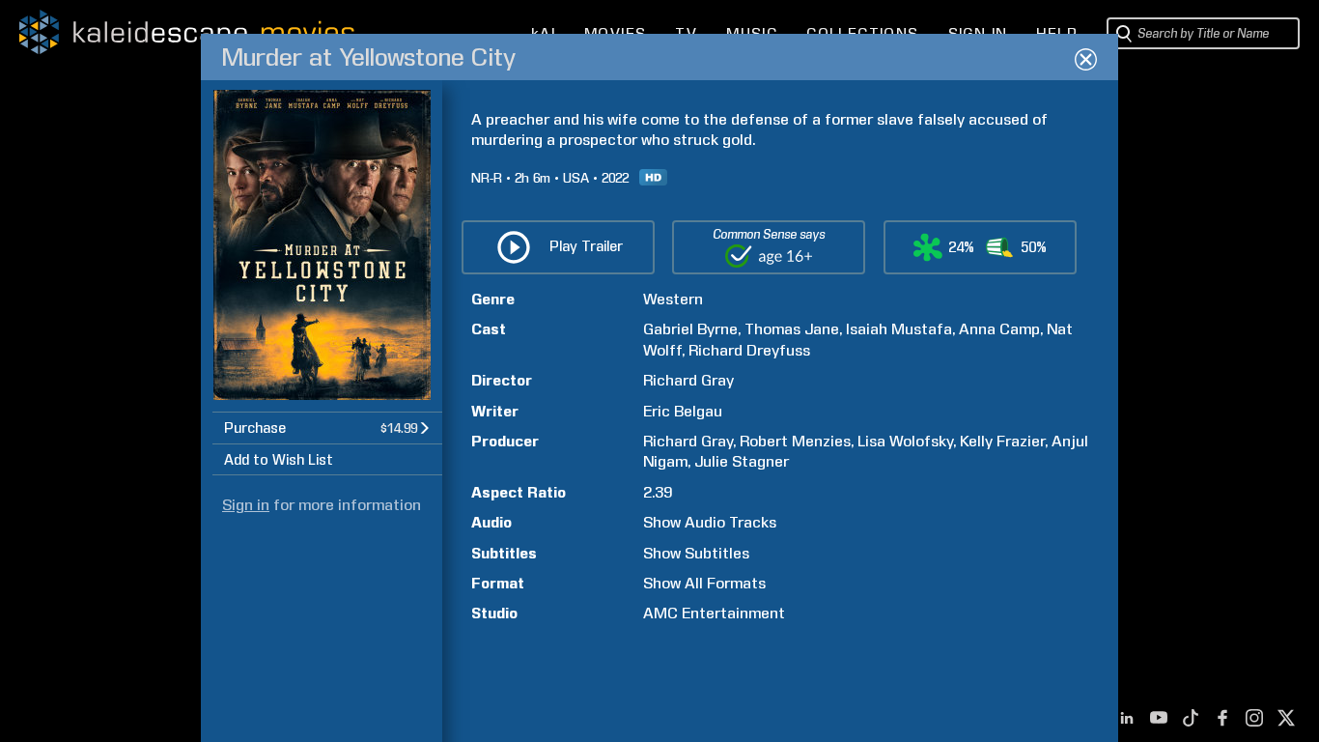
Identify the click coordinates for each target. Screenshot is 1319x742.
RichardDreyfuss (749, 350)
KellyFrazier (1002, 441)
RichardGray (688, 380)
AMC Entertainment (714, 613)
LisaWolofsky (905, 441)
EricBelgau (682, 411)
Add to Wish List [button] (278, 460)
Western (673, 299)
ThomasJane (791, 329)
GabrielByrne (690, 329)
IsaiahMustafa (899, 329)
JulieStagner (741, 461)
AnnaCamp (999, 329)
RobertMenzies (795, 441)
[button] (327, 427)
